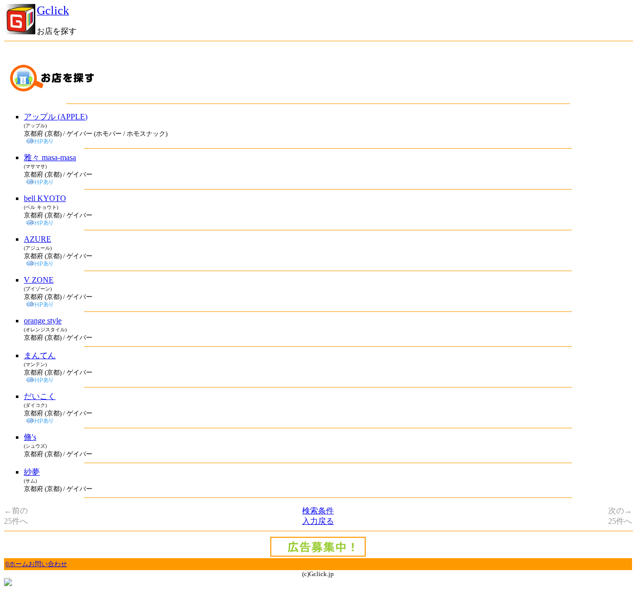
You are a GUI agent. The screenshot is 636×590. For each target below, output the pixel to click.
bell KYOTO (45, 198)
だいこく (40, 396)
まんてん (40, 355)
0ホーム (16, 564)
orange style (43, 320)
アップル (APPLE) (55, 116)
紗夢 (32, 472)
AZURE (37, 239)
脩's (30, 437)
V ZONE (39, 280)
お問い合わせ (47, 564)
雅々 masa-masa (50, 157)
